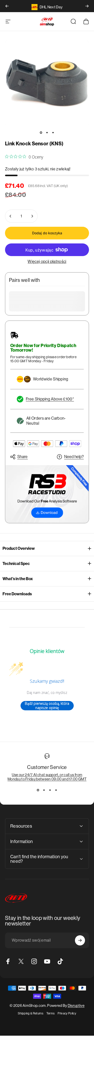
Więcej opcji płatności (47, 261)
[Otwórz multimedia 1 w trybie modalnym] (47, 83)
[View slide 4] (56, 790)
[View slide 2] (44, 790)
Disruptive (76, 1005)
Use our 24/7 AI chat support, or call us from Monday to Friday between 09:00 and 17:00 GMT (47, 777)
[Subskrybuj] (80, 940)
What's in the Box (18, 578)
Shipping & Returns (30, 1013)
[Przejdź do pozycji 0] (41, 132)
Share (22, 456)
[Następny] (86, 6)
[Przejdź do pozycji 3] (53, 132)
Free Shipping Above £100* (50, 399)
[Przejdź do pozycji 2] (47, 132)
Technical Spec (16, 563)
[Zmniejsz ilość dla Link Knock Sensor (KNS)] (10, 216)
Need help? (74, 456)
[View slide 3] (50, 790)
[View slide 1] (38, 790)
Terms (50, 1013)
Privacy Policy (67, 1013)
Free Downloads (17, 594)
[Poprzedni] (7, 6)
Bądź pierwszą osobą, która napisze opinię (47, 705)
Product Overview (19, 548)
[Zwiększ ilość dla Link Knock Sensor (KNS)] (32, 216)
